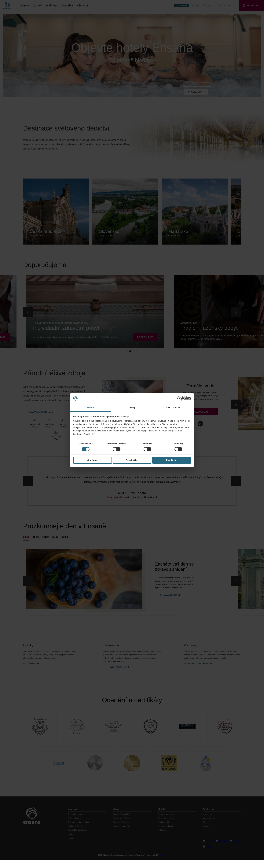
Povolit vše (171, 460)
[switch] (116, 449)
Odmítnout (92, 460)
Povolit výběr (132, 460)
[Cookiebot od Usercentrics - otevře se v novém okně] (179, 398)
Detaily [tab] (132, 407)
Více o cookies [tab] (173, 407)
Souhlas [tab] (91, 407)
